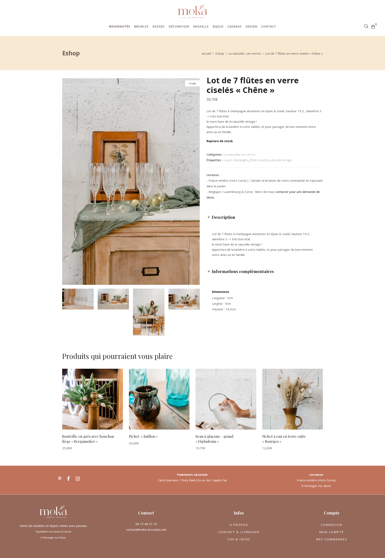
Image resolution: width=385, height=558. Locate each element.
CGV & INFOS (238, 539)
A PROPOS (239, 525)
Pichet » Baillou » (143, 436)
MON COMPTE (331, 532)
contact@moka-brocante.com (146, 529)
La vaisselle (236, 53)
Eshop (219, 53)
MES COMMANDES (331, 539)
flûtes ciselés (259, 160)
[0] (373, 26)
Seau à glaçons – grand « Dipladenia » (214, 439)
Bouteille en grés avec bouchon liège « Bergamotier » (88, 439)
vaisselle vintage (281, 160)
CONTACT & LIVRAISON (238, 532)
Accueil (206, 53)
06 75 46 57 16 (146, 524)
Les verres (253, 53)
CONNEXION (331, 525)
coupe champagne (236, 160)
